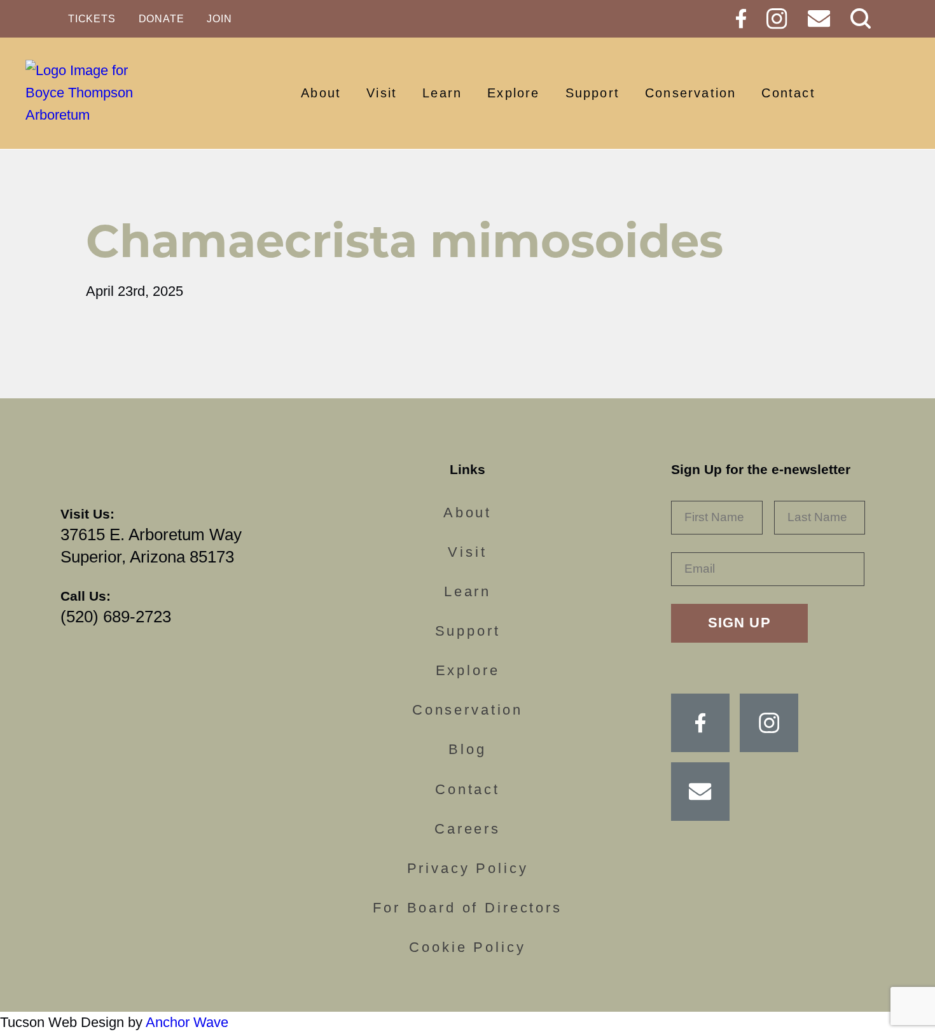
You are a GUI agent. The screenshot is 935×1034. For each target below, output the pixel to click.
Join (219, 18)
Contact (788, 93)
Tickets (92, 18)
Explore (513, 93)
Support (592, 93)
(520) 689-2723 (115, 616)
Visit (381, 93)
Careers (467, 829)
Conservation (690, 93)
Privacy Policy (468, 868)
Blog (467, 749)
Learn (442, 93)
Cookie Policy (467, 947)
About (321, 93)
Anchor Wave (187, 1022)
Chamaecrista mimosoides (404, 241)
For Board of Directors (467, 908)
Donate (161, 18)
